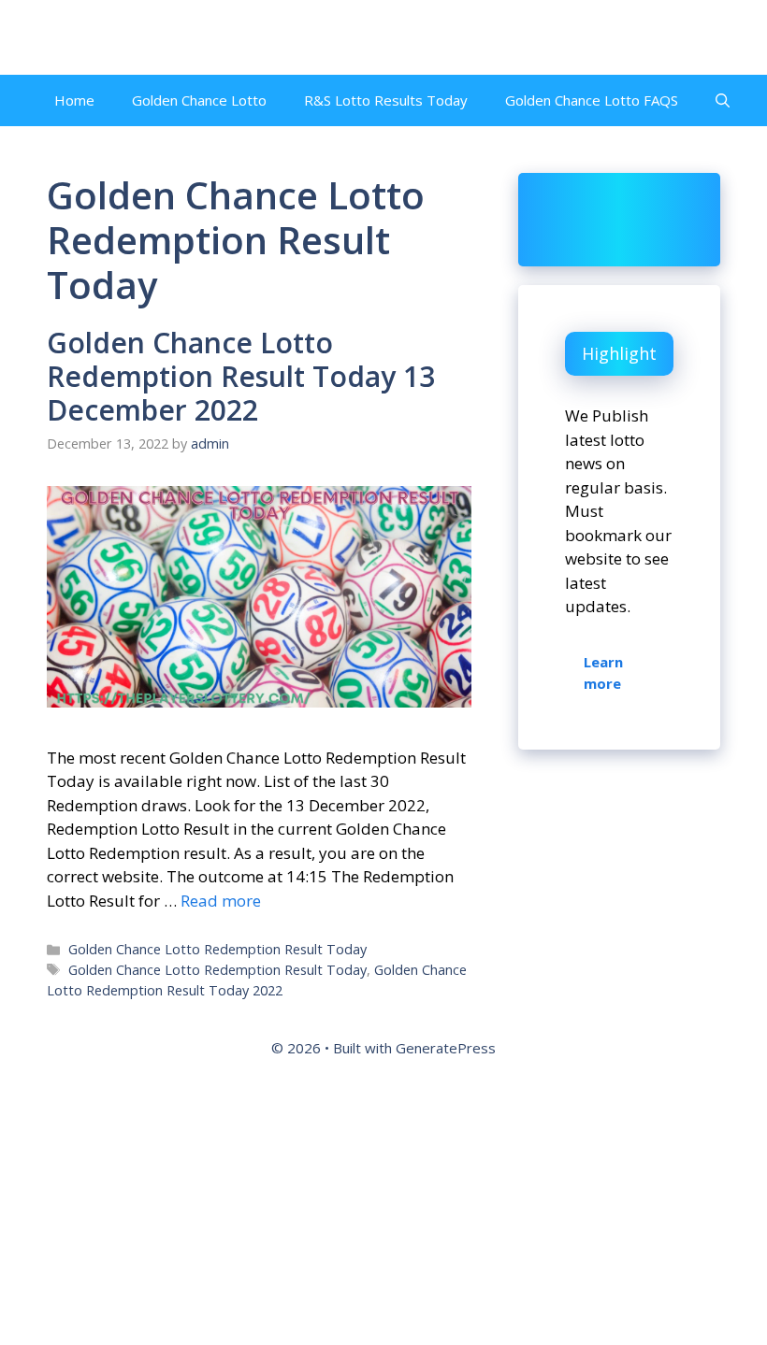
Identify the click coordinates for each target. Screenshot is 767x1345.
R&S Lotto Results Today (386, 100)
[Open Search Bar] (722, 100)
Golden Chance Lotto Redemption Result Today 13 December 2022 (241, 376)
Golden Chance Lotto (199, 100)
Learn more (603, 672)
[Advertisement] (383, 1208)
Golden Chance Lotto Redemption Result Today (217, 949)
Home (74, 100)
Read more (221, 900)
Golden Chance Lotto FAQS (591, 100)
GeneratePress (446, 1047)
